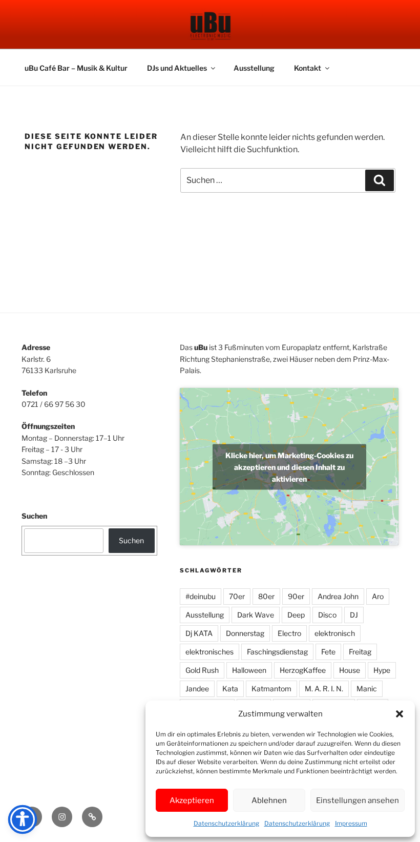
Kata (230, 688)
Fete (328, 651)
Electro (289, 633)
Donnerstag (245, 633)
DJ (354, 614)
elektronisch (334, 633)
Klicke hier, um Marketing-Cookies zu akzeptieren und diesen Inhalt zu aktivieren (289, 466)
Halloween (249, 670)
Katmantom (271, 688)
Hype (381, 670)
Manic (366, 688)
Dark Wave (255, 614)
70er (237, 596)
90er (296, 596)
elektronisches (209, 651)
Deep (296, 614)
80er (266, 596)
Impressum (351, 823)
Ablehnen (269, 800)
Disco (327, 614)
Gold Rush (202, 670)
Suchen (34, 515)
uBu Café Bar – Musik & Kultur (76, 68)
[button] (399, 714)
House (349, 670)
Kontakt (307, 68)
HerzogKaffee (303, 670)
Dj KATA (199, 633)
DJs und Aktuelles (177, 68)
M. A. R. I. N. (324, 688)
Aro (378, 596)
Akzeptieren (192, 800)
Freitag (360, 651)
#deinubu (200, 596)
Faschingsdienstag (277, 651)
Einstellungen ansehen (357, 800)
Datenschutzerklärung (226, 823)
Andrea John (338, 596)
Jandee (197, 688)
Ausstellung (254, 68)
